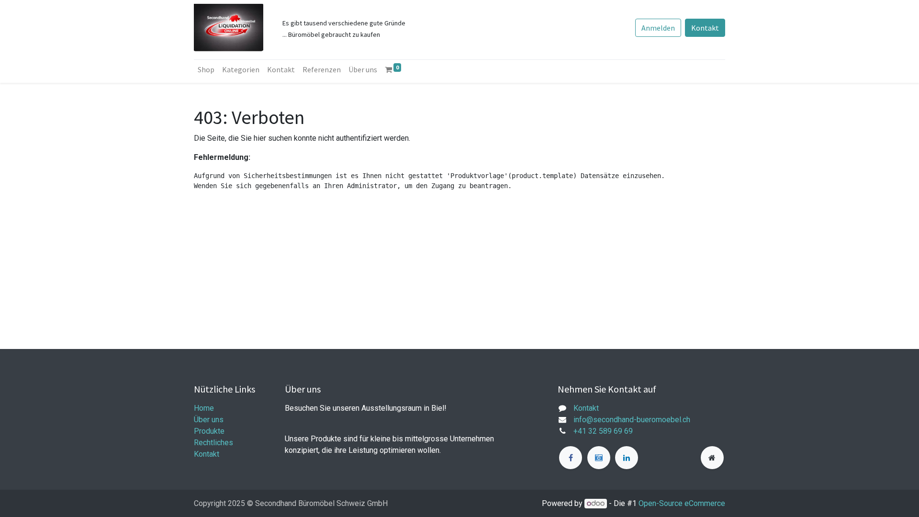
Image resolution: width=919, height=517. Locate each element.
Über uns (209, 419)
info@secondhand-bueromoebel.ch (631, 419)
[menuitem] (206, 69)
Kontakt (705, 28)
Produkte (209, 431)
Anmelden (658, 28)
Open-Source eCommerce (682, 503)
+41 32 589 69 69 (603, 431)
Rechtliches (213, 442)
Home (204, 408)
